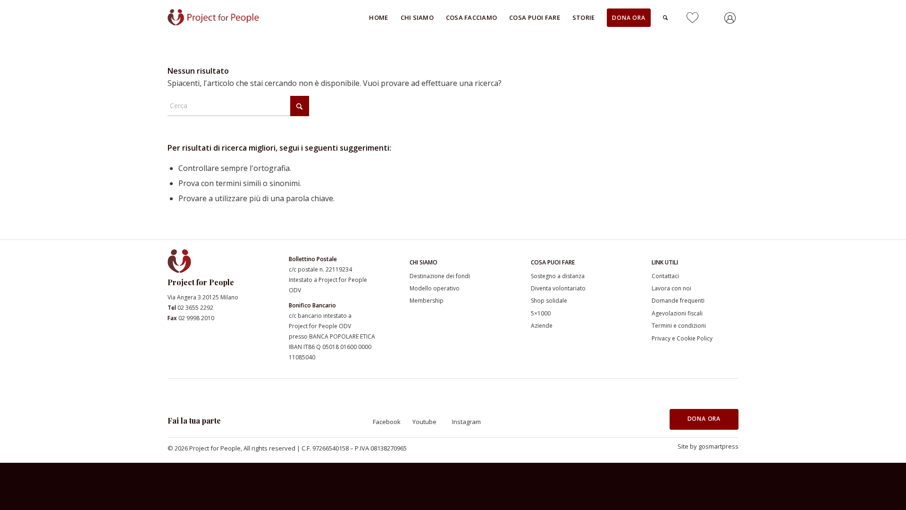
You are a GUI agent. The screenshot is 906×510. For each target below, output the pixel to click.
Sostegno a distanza (558, 276)
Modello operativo (435, 288)
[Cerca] (665, 17)
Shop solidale (549, 301)
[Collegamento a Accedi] (731, 19)
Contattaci (665, 276)
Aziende (542, 326)
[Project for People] (224, 17)
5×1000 (541, 313)
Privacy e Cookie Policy (682, 338)
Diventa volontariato (558, 288)
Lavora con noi (671, 288)
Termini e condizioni (679, 326)
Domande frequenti (678, 301)
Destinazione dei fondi (440, 276)
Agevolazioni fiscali (677, 313)
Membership (427, 301)
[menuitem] (378, 17)
